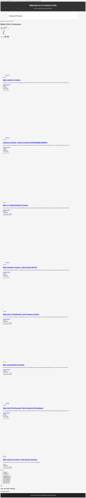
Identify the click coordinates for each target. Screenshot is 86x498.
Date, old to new (6, 481)
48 (3, 34)
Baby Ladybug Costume (11, 80)
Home (2, 21)
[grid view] (5, 37)
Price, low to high (7, 478)
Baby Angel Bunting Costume (13, 365)
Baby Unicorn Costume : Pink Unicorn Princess (20, 459)
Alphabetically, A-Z (7, 476)
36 (3, 33)
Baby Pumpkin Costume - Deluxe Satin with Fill (20, 267)
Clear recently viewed (5, 491)
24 (3, 32)
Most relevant (6, 473)
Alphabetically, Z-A (7, 477)
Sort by (2, 27)
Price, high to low (7, 480)
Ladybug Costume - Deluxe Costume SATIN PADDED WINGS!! (25, 142)
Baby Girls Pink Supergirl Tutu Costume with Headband (23, 408)
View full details (6, 84)
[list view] (8, 37)
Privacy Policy (44, 495)
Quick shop (6, 88)
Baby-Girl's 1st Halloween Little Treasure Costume (21, 314)
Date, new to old (6, 482)
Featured (5, 472)
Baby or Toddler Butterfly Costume (15, 205)
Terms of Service (52, 495)
